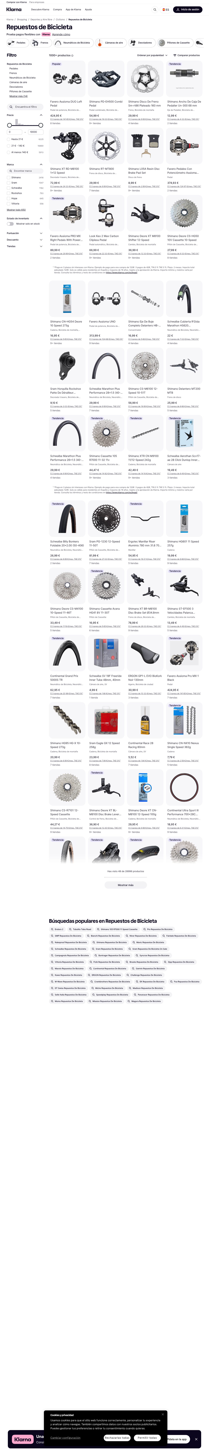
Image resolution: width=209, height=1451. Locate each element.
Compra (57, 9)
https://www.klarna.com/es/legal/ (121, 272)
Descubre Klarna (40, 9)
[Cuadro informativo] (72, 55)
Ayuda (88, 9)
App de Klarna (73, 9)
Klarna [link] (10, 19)
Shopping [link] (22, 19)
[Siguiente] (198, 43)
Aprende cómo (61, 34)
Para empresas (36, 2)
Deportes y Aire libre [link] (41, 19)
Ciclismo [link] (60, 19)
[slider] (9, 125)
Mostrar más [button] (126, 885)
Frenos (13, 73)
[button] (166, 9)
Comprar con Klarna (17, 2)
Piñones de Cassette (20, 91)
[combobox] (152, 55)
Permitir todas (147, 1437)
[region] (105, 1428)
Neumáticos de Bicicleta (22, 77)
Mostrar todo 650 (16, 209)
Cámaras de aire (18, 82)
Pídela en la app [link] (177, 1439)
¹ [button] (67, 119)
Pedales (13, 68)
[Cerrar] (162, 1414)
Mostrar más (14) (18, 96)
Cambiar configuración (65, 1438)
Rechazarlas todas (117, 1437)
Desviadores (16, 87)
